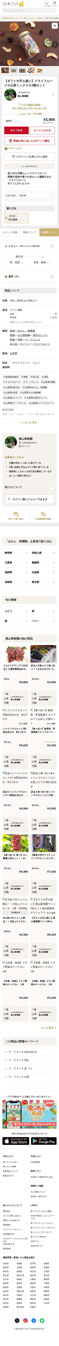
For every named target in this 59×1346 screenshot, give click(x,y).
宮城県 (46, 1263)
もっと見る (31, 422)
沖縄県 (33, 1307)
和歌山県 (20, 1291)
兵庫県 (46, 1287)
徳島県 (46, 1295)
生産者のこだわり (14, 457)
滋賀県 (6, 1287)
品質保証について (10, 1171)
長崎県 (19, 1303)
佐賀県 (6, 1303)
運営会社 (7, 1211)
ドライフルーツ (41, 344)
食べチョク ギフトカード (41, 1232)
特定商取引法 (8, 1234)
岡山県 (6, 1295)
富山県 (46, 1275)
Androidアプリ (37, 1246)
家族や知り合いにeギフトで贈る (31, 141)
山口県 (33, 1295)
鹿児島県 (20, 1307)
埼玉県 (33, 1271)
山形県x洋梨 (11, 392)
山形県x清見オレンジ (37, 397)
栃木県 (6, 1271)
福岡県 (46, 1299)
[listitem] (15, 553)
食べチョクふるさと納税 (41, 1211)
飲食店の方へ (8, 1176)
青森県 (19, 1263)
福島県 (33, 1267)
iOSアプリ (35, 1241)
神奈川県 (20, 1275)
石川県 (6, 1279)
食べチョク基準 (9, 1167)
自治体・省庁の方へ (39, 1196)
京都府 (19, 1287)
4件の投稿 (37, 114)
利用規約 (7, 1225)
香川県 (6, 1299)
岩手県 (33, 1263)
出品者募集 (35, 1162)
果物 (12, 331)
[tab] (10, 232)
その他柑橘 (24, 335)
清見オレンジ (40, 335)
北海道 (6, 1263)
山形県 (13, 353)
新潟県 (33, 1275)
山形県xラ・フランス (15, 403)
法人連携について (38, 1192)
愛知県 (33, 1283)
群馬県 (19, 1271)
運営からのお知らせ (11, 1220)
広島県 (19, 1295)
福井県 (19, 1279)
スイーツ (25, 344)
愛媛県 (19, 1299)
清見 (46, 377)
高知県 (33, 1299)
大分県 (46, 1303)
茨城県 (46, 1267)
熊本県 (33, 1303)
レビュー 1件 (25, 114)
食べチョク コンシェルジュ (42, 1223)
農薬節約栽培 (11, 377)
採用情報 (7, 1249)
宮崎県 (6, 1307)
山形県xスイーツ (13, 397)
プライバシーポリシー (12, 1229)
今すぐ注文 (16, 130)
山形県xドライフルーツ (42, 403)
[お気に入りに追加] (55, 26)
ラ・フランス (32, 339)
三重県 (46, 1283)
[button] (29, 255)
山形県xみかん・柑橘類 (35, 387)
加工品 (13, 344)
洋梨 (20, 339)
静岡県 (19, 1283)
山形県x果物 (49, 382)
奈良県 (6, 1291)
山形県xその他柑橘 (31, 392)
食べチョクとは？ (10, 1162)
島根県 (46, 1291)
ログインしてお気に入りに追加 (31, 156)
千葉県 (46, 1271)
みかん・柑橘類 (26, 331)
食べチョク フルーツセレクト (43, 1228)
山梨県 (33, 1279)
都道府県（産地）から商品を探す (19, 1257)
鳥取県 (33, 1291)
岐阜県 (6, 1283)
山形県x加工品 (12, 387)
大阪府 (33, 1287)
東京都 (6, 1275)
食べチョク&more (38, 1237)
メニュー (55, 6)
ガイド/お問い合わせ (11, 1216)
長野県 (46, 1279)
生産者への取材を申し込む (42, 1177)
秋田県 (6, 1267)
